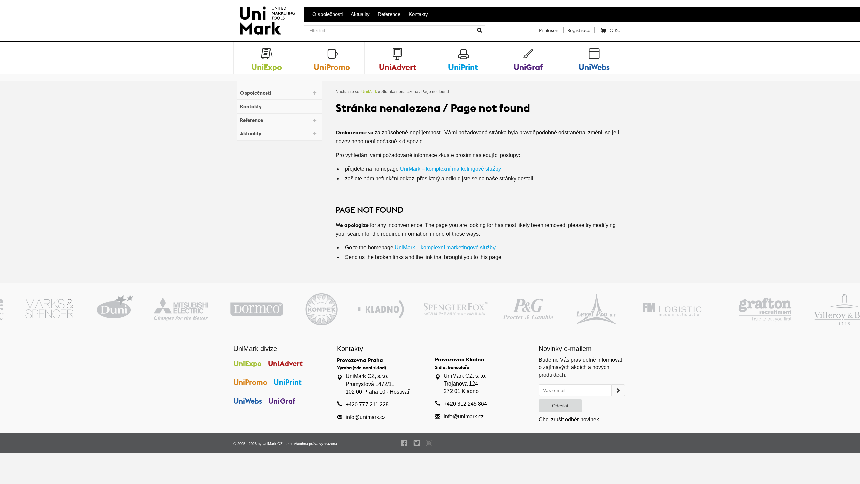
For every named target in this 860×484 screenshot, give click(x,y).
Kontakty (418, 14)
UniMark (369, 91)
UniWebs (247, 401)
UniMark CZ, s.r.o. (278, 444)
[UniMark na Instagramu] (429, 443)
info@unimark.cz (366, 417)
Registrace (578, 30)
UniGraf (281, 401)
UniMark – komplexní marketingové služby (450, 169)
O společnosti (327, 14)
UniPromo (250, 382)
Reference (389, 14)
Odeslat (560, 405)
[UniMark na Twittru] (416, 443)
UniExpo (247, 363)
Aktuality (360, 14)
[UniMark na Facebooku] (404, 443)
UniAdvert (285, 363)
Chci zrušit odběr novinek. (569, 419)
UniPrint (288, 382)
